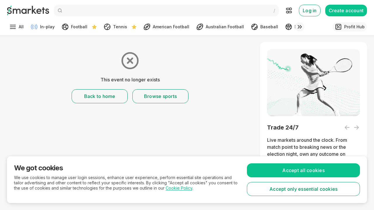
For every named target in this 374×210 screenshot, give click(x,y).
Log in (310, 10)
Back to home (99, 96)
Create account (346, 10)
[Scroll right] (299, 27)
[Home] (28, 10)
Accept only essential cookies (303, 189)
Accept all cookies (303, 170)
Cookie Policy (179, 188)
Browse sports (160, 96)
